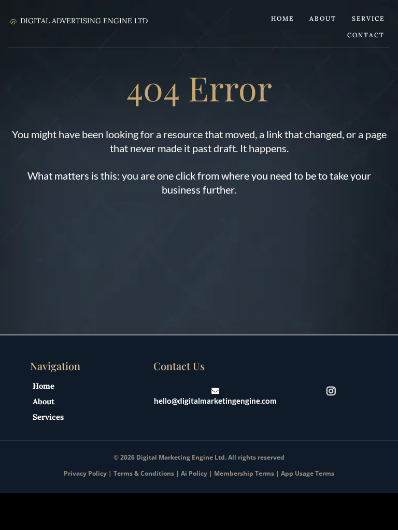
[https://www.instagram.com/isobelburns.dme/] (333, 391)
